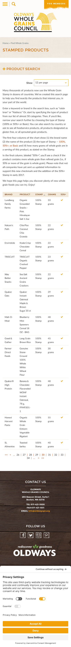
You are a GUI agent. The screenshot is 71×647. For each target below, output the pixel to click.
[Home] (35, 22)
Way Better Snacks (8, 278)
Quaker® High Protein (9, 385)
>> (42, 457)
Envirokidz (10, 242)
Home (6, 43)
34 (28, 457)
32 (55, 454)
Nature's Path (9, 227)
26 (18, 454)
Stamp (39, 194)
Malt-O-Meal (9, 319)
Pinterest (47, 535)
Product (25, 194)
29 (36, 454)
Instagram (39, 535)
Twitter (31, 535)
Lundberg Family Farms (9, 204)
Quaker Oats (8, 294)
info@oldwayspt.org (39, 511)
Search (13, 4)
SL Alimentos (10, 444)
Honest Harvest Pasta (9, 421)
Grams (52, 194)
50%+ (63, 194)
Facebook (23, 535)
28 (30, 454)
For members (56, 3)
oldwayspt (35, 552)
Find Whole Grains (20, 43)
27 (24, 454)
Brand (8, 194)
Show (29, 82)
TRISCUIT (10, 256)
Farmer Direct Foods (8, 352)
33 (62, 454)
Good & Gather (8, 340)
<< (6, 454)
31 (49, 454)
